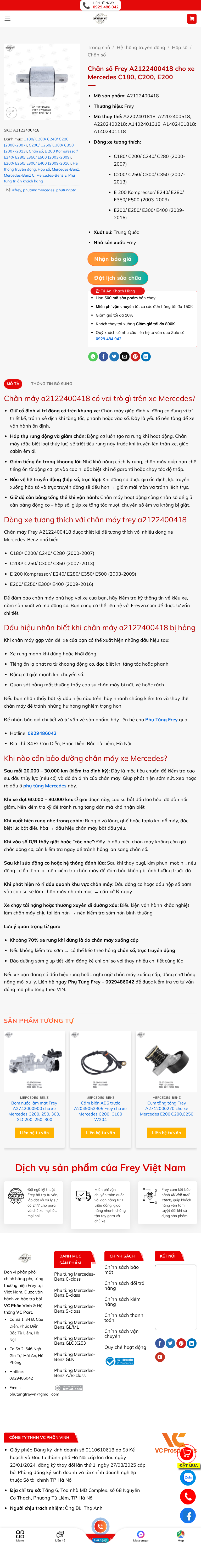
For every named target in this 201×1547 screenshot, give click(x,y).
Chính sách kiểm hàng (122, 1301)
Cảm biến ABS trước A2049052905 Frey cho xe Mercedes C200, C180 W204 (100, 1111)
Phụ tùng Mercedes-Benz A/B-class (74, 1372)
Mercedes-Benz (65, 169)
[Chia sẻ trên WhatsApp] (93, 356)
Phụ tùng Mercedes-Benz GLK (74, 1356)
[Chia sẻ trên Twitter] (114, 356)
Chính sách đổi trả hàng (124, 1285)
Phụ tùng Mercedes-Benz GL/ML (74, 1324)
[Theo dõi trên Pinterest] (181, 1343)
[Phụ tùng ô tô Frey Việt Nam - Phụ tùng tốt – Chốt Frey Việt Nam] (100, 18)
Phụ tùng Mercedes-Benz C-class (74, 1276)
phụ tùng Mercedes (44, 785)
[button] (7, 19)
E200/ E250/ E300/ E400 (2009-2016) (37, 163)
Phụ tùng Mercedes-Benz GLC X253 (74, 1340)
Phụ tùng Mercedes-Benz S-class (74, 1308)
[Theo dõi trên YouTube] (160, 1357)
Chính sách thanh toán (123, 1317)
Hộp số (44, 169)
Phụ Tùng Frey (161, 719)
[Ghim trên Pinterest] (135, 356)
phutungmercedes (38, 190)
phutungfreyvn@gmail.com (34, 1394)
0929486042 (42, 733)
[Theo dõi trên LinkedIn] (192, 1343)
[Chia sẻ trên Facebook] (103, 356)
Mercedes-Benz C (19, 175)
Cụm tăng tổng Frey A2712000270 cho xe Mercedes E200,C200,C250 (166, 1108)
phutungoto (66, 190)
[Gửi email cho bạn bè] (125, 356)
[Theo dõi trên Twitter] (170, 1343)
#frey (16, 190)
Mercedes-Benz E (51, 175)
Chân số (36, 151)
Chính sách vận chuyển (121, 1333)
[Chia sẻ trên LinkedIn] (146, 356)
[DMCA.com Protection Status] (68, 1387)
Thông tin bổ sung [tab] (51, 383)
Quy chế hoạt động (125, 1347)
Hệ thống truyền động (141, 47)
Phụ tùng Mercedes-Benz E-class (74, 1292)
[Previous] (4, 1092)
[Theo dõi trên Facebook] (160, 1343)
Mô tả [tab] (13, 383)
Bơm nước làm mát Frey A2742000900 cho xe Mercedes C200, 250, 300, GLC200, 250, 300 (34, 1111)
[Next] (197, 1092)
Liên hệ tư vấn (34, 1132)
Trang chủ (99, 47)
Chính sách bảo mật (121, 1269)
